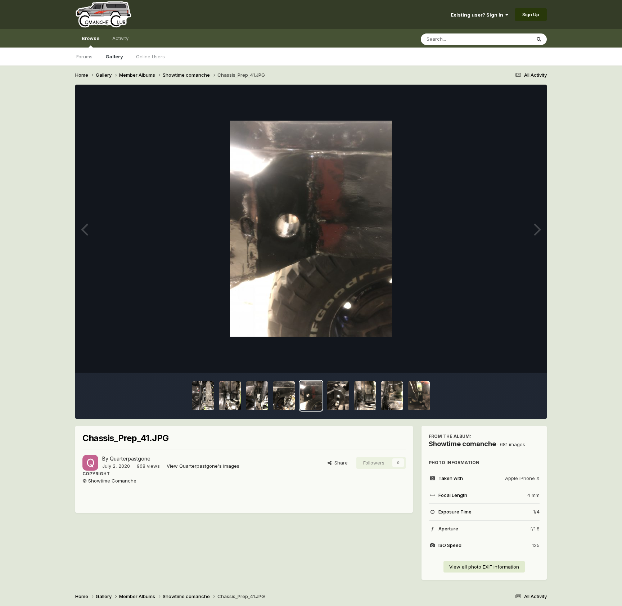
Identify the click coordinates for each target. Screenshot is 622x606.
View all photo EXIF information (484, 567)
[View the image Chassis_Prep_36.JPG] (419, 395)
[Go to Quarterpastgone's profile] (90, 463)
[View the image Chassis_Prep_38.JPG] (392, 395)
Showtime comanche (462, 444)
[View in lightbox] (311, 229)
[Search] (539, 39)
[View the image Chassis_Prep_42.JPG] (284, 395)
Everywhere (508, 39)
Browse (90, 38)
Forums (84, 56)
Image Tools (516, 360)
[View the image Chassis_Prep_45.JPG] (203, 395)
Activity (120, 38)
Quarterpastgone (130, 458)
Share (340, 463)
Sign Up (530, 14)
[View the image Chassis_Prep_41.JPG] (311, 395)
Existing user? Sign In (478, 15)
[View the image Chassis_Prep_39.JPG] (365, 395)
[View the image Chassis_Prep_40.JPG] (338, 395)
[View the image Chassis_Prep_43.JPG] (257, 395)
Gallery (114, 56)
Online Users (150, 56)
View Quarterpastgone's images (203, 466)
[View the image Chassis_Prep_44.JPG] (230, 395)
